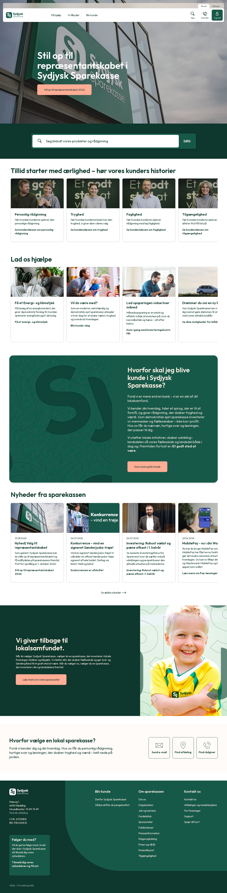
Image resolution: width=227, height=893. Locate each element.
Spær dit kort (191, 822)
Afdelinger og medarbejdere (200, 805)
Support (188, 816)
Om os (142, 799)
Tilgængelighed (147, 855)
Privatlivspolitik (26, 885)
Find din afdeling (18, 812)
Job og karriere (147, 810)
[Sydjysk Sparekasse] (23, 15)
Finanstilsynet (146, 850)
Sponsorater (145, 822)
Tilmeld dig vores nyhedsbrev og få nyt (25, 864)
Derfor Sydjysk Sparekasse (110, 799)
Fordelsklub (145, 816)
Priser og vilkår (147, 844)
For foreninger (192, 810)
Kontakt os (190, 799)
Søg (187, 141)
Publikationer (146, 827)
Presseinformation (149, 833)
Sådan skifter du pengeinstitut (112, 805)
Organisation (145, 805)
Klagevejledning (147, 839)
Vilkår (12, 885)
